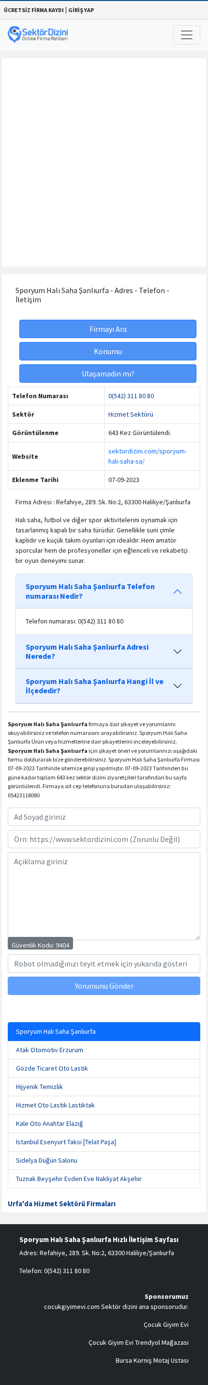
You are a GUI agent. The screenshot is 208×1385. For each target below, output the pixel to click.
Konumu (108, 351)
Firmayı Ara (108, 329)
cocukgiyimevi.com (72, 1306)
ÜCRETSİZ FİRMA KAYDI (34, 10)
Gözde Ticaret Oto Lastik (52, 1068)
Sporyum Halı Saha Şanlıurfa (56, 1031)
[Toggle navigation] (186, 35)
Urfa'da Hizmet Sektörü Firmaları (62, 1203)
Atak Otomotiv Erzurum (49, 1049)
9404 (62, 945)
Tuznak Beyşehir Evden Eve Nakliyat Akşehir (79, 1178)
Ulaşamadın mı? (108, 373)
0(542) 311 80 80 (131, 395)
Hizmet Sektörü (130, 414)
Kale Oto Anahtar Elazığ (49, 1123)
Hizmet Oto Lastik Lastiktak (55, 1105)
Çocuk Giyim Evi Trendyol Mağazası (139, 1342)
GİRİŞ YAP (81, 10)
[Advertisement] (104, 162)
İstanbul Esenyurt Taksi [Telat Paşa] (66, 1141)
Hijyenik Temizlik (39, 1086)
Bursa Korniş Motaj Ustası (152, 1360)
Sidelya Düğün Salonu (46, 1160)
